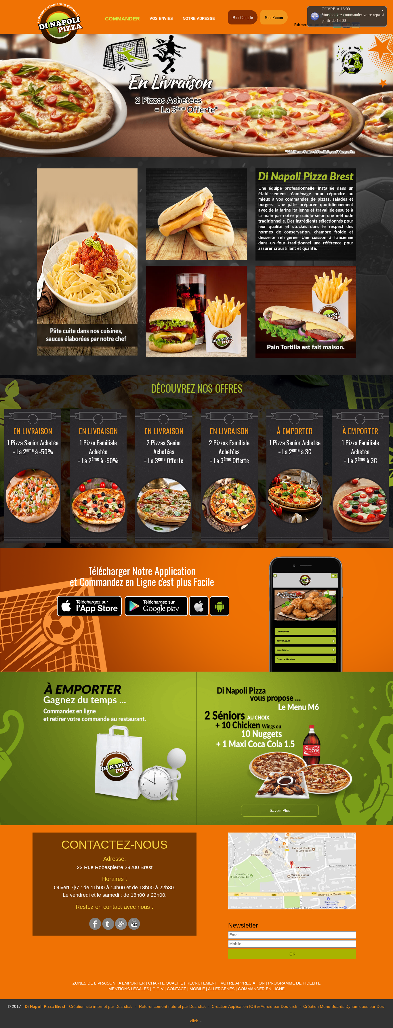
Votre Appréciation (243, 983)
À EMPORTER (294, 430)
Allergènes (221, 989)
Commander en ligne (261, 989)
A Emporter (132, 983)
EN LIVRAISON (32, 430)
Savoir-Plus (280, 810)
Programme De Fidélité (294, 983)
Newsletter (243, 925)
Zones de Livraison (94, 983)
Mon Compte (242, 17)
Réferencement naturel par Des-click (172, 1006)
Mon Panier (274, 17)
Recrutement (201, 983)
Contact (176, 989)
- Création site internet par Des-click (99, 1006)
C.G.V (157, 989)
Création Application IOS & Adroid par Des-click (254, 1006)
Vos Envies (161, 18)
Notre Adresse (199, 18)
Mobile (197, 989)
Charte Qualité (165, 983)
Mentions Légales (128, 989)
